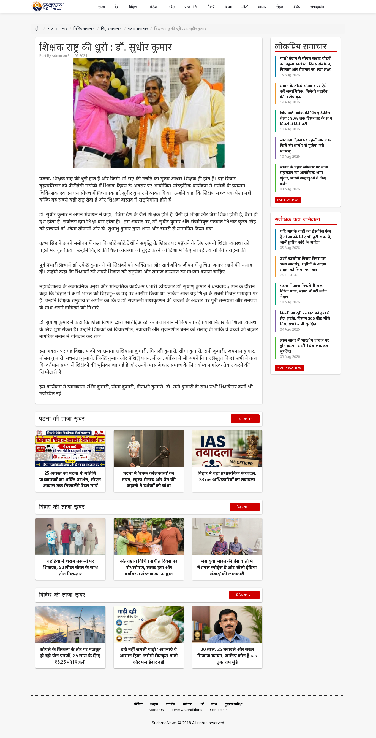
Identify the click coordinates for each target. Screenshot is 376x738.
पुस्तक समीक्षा (233, 704)
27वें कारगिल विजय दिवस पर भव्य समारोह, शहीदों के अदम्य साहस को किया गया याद (303, 264)
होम (38, 28)
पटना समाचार (138, 28)
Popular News (287, 200)
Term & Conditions (186, 709)
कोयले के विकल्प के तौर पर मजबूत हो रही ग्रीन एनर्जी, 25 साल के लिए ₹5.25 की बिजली (70, 655)
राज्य (101, 6)
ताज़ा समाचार (57, 28)
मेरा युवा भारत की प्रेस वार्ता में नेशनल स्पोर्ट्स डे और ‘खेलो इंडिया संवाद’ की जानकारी (227, 567)
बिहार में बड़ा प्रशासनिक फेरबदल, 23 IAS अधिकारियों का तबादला (227, 476)
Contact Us (219, 709)
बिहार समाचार (111, 28)
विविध (297, 6)
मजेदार (187, 704)
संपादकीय (317, 6)
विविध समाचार (84, 28)
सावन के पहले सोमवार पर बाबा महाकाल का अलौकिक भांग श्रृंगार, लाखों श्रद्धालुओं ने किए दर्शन (304, 175)
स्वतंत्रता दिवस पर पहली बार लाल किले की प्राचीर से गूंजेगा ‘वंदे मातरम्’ (306, 145)
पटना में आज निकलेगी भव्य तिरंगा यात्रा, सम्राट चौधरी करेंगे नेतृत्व (303, 291)
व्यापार (262, 6)
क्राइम (154, 704)
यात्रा (214, 704)
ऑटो (244, 6)
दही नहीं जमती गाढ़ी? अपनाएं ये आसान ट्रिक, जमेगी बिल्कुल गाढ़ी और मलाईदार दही (148, 655)
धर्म (201, 704)
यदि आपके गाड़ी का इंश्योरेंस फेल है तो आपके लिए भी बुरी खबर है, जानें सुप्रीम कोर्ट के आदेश (305, 237)
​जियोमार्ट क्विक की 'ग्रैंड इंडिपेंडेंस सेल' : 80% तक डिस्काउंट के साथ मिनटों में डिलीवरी (306, 118)
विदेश (133, 6)
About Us (156, 709)
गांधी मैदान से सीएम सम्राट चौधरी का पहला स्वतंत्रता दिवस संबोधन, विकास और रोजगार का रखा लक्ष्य (305, 64)
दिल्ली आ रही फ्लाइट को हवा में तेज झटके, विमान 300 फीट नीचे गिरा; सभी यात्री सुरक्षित (305, 318)
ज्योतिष (170, 704)
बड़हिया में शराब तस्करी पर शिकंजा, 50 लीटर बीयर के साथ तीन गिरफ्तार (70, 567)
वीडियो (138, 704)
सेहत (279, 6)
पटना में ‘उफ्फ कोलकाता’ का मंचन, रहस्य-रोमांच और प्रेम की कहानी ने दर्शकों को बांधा (149, 479)
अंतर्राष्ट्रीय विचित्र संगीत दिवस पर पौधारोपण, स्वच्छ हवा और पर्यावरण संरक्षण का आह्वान (148, 567)
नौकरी (210, 6)
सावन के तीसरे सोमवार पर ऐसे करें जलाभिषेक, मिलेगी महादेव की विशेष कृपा (304, 91)
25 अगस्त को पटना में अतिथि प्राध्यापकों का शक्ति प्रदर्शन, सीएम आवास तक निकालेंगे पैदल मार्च (70, 479)
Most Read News (289, 367)
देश (117, 6)
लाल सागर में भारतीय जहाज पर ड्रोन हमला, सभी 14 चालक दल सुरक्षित (304, 345)
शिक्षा (228, 6)
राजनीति (190, 6)
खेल (172, 6)
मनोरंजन (152, 6)
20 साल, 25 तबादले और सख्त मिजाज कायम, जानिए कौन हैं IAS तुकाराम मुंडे (227, 655)
